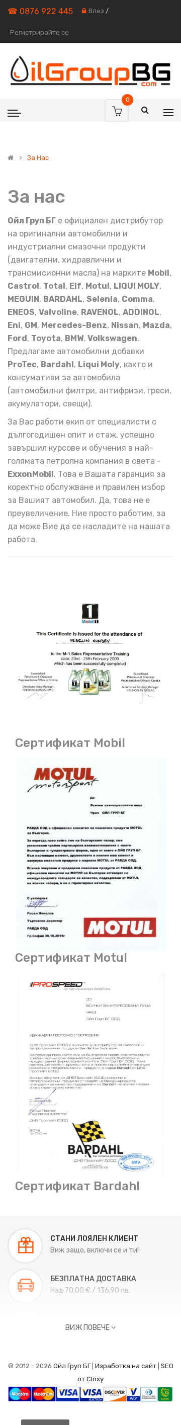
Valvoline (58, 312)
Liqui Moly (99, 364)
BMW (74, 338)
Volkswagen (112, 338)
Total (54, 286)
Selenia (102, 299)
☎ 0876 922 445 (40, 11)
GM (31, 325)
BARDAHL (62, 299)
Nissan (125, 325)
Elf (75, 286)
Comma (137, 299)
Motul (97, 286)
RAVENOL (100, 312)
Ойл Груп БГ (71, 1366)
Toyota (46, 338)
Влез (96, 11)
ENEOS (21, 312)
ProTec (22, 364)
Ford (17, 338)
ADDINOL (141, 312)
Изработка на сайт (125, 1366)
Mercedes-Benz (74, 325)
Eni (14, 325)
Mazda (156, 325)
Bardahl (57, 364)
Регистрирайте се (39, 32)
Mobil (158, 273)
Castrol (23, 286)
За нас (38, 157)
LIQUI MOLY (136, 286)
